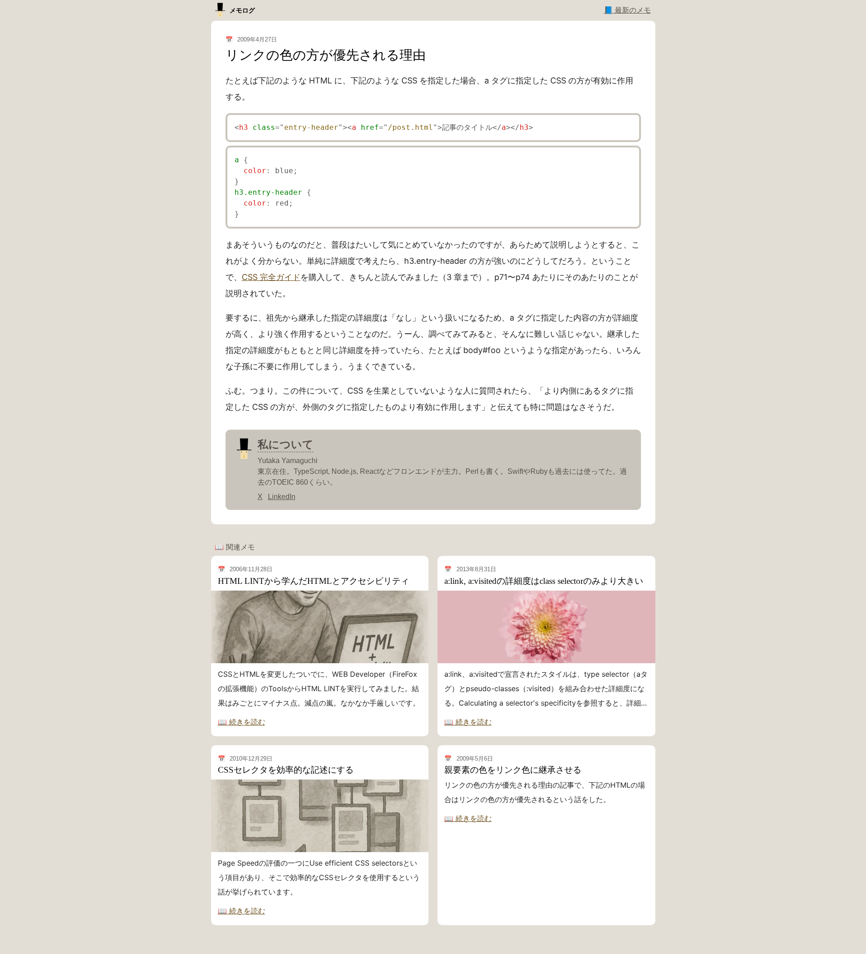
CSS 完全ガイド (271, 277)
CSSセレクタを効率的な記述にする (286, 770)
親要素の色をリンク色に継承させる (512, 770)
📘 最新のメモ (627, 10)
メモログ (242, 10)
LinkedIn (281, 496)
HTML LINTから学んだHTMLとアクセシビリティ (313, 581)
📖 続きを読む (241, 721)
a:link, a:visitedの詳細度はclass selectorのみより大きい (543, 581)
